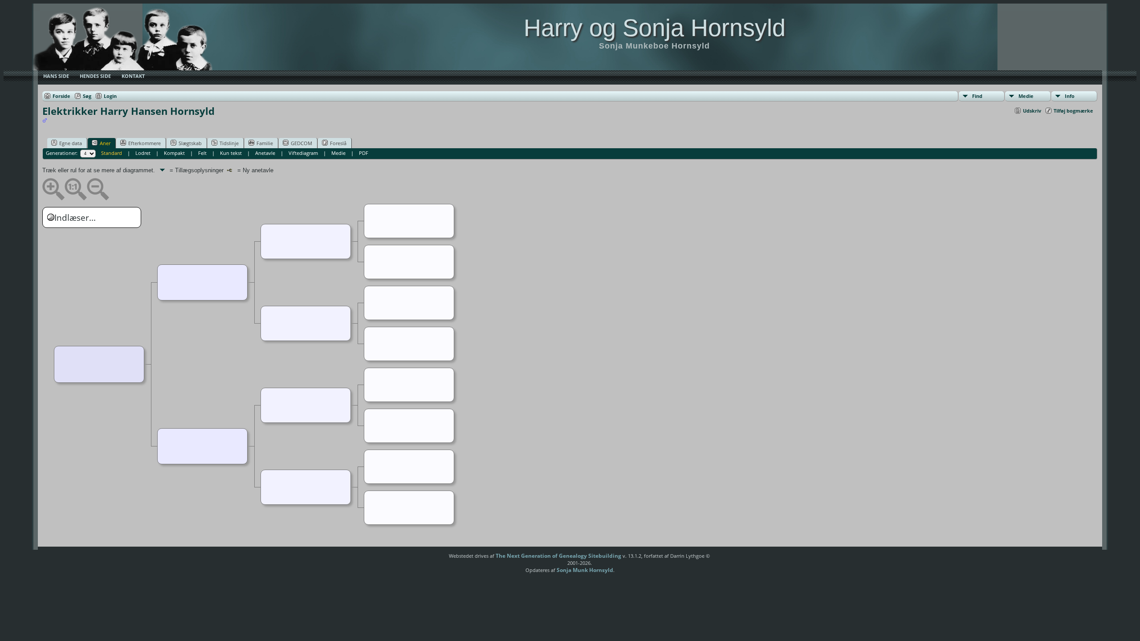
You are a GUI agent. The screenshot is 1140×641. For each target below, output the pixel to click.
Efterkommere (144, 143)
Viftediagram (303, 153)
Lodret (143, 153)
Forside (61, 96)
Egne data (70, 143)
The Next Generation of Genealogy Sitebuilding (558, 556)
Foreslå (338, 143)
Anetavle (265, 153)
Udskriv (1032, 110)
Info (1070, 96)
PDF (363, 153)
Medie (1026, 96)
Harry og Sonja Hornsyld (655, 27)
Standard (111, 153)
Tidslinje (229, 143)
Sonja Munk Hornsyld (585, 570)
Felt (202, 153)
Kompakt (174, 153)
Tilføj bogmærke (1073, 110)
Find (977, 96)
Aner (105, 143)
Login (110, 96)
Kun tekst (231, 153)
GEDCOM (301, 143)
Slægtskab (190, 143)
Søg (87, 96)
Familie (264, 143)
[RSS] (434, 559)
